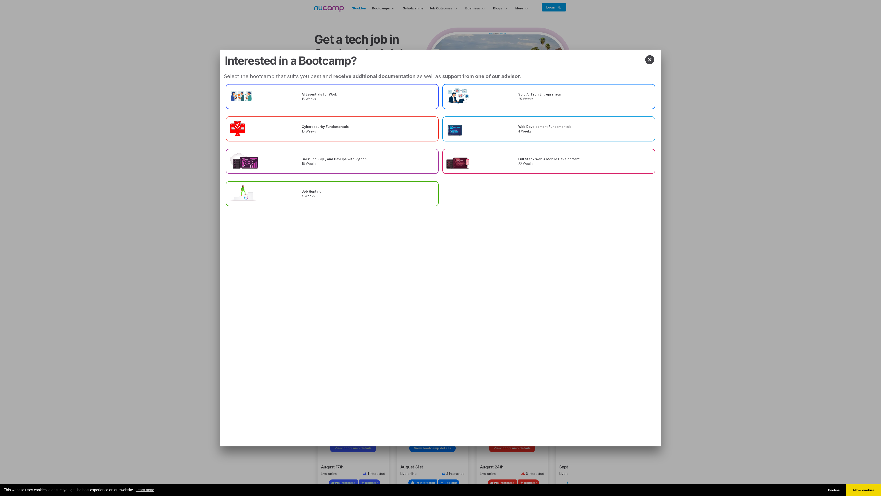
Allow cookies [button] (864, 490)
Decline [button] (834, 490)
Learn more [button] (145, 490)
